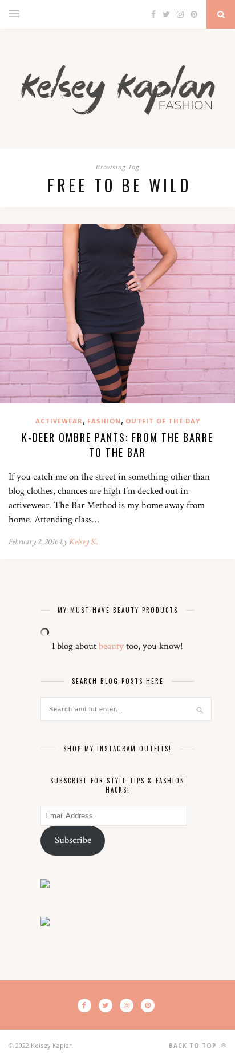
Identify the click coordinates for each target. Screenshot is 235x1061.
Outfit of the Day (162, 421)
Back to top (194, 1046)
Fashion (104, 421)
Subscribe (73, 840)
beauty (111, 646)
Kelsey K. (83, 541)
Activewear (59, 421)
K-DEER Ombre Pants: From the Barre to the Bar (117, 445)
